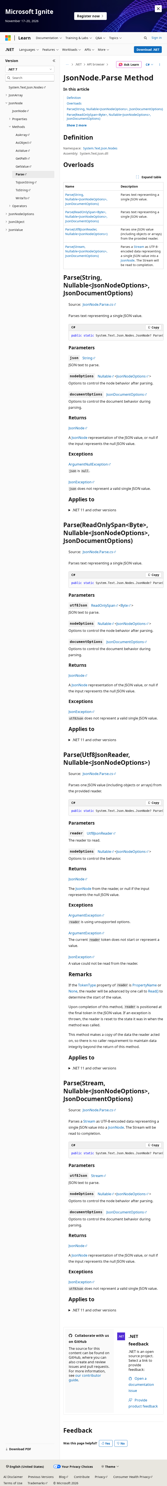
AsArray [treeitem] (21, 135)
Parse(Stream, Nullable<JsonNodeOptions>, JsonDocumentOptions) (86, 251)
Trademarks (36, 1483)
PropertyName (144, 985)
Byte (124, 605)
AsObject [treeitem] (22, 143)
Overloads (74, 103)
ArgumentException (84, 915)
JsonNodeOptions (131, 376)
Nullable (104, 376)
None (72, 991)
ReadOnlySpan (103, 605)
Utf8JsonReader (100, 833)
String (87, 358)
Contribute (82, 1477)
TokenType (87, 985)
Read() (153, 991)
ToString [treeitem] (22, 190)
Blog (62, 1477)
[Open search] (145, 38)
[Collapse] (54, 60)
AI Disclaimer (13, 1477)
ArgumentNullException (88, 464)
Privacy (100, 1477)
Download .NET (148, 49)
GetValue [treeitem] (22, 166)
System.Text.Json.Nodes (100, 148)
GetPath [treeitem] (21, 158)
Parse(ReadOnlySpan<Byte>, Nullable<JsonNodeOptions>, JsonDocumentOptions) (109, 117)
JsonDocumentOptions (125, 394)
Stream (139, 247)
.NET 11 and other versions (94, 510)
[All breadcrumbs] (67, 64)
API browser (96, 64)
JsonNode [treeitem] (19, 111)
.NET (78, 64)
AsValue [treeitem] (21, 151)
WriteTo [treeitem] (21, 198)
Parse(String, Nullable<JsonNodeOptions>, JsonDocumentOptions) (115, 109)
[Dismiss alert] (158, 8)
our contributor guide (85, 1377)
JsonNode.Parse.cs (98, 304)
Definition (74, 98)
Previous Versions (41, 1477)
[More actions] (160, 64)
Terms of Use (12, 1483)
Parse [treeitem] (20, 174)
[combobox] (29, 69)
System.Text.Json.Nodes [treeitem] (26, 87)
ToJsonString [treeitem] (25, 182)
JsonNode (128, 260)
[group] (116, 335)
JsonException (80, 482)
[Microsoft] (8, 38)
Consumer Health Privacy (131, 1477)
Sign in (157, 38)
